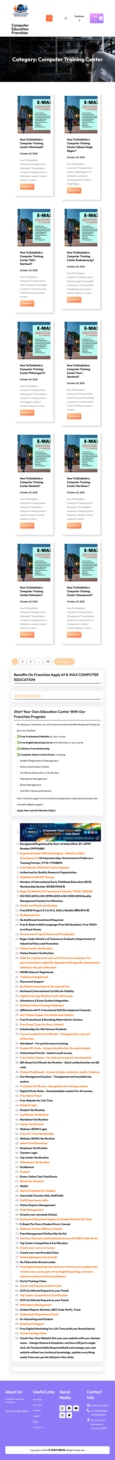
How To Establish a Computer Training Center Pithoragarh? (32, 369)
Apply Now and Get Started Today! (36, 810)
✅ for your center (41, 736)
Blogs (35, 1421)
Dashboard (79, 18)
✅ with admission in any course (50, 742)
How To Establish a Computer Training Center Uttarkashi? (32, 143)
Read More (27, 186)
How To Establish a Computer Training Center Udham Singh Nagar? (80, 145)
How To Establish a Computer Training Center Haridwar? (78, 482)
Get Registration (27, 695)
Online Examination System (34, 766)
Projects (37, 1410)
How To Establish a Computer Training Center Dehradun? (31, 591)
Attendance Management (33, 778)
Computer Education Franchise (20, 29)
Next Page (64, 661)
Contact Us (38, 1427)
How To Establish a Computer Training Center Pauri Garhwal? (78, 371)
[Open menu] (49, 18)
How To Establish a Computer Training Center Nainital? (31, 482)
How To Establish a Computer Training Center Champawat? (80, 591)
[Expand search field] (65, 18)
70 (47, 661)
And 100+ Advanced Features (35, 790)
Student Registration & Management (39, 760)
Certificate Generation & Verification (39, 772)
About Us (37, 1399)
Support (36, 1416)
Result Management (30, 784)
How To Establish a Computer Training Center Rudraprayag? (80, 256)
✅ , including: (41, 754)
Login (95, 18)
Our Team (37, 1405)
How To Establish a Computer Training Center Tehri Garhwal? (31, 258)
